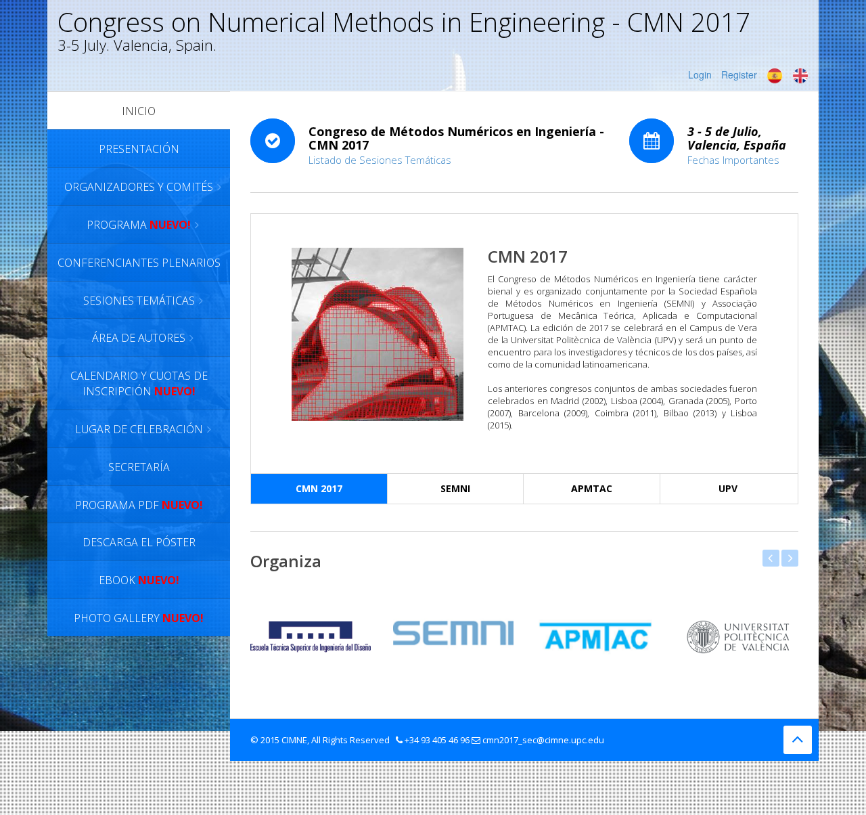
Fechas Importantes (733, 160)
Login (700, 74)
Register (739, 74)
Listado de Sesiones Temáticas (380, 160)
